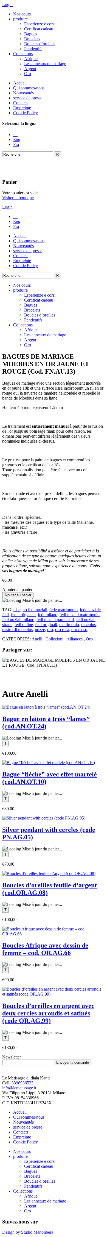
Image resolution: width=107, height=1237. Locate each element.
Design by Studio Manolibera (27, 1232)
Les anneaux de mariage (45, 63)
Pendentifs (33, 48)
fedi (5, 614)
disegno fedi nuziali (30, 609)
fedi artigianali (23, 614)
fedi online (24, 624)
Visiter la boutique (18, 197)
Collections (23, 53)
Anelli (37, 639)
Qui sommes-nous (28, 88)
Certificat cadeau (38, 28)
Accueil (20, 83)
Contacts (20, 102)
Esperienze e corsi (39, 24)
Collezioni (54, 639)
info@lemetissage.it (19, 1088)
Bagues (30, 33)
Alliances (74, 639)
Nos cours (22, 14)
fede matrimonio (63, 609)
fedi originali (46, 624)
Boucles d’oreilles (39, 43)
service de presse (27, 97)
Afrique (31, 58)
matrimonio (69, 624)
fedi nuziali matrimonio (80, 614)
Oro (27, 73)
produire (20, 19)
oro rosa (62, 629)
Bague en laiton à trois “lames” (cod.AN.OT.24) (46, 722)
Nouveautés (23, 93)
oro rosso (79, 629)
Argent (30, 68)
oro (50, 629)
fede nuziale (90, 609)
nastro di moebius (17, 629)
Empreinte (22, 107)
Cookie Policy (25, 112)
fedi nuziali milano (18, 619)
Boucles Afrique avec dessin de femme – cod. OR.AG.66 (45, 949)
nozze (40, 629)
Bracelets (32, 38)
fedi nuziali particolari (55, 619)
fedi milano (47, 614)
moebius (88, 624)
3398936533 (22, 1083)
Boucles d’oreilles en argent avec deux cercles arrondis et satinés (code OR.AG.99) (48, 1013)
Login (7, 4)
